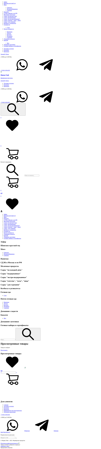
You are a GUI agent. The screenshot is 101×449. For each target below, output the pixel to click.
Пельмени (9, 36)
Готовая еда (7, 24)
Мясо (5, 4)
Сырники (9, 37)
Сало (8, 27)
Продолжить (4, 350)
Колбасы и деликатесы (10, 23)
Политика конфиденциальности (9, 443)
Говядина (9, 7)
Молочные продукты (9, 14)
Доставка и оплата (9, 48)
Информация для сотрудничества (13, 410)
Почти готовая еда (9, 29)
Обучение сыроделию (10, 412)
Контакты (6, 51)
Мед (8, 43)
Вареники (9, 31)
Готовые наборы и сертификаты (12, 46)
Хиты (7, 54)
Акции (3, 54)
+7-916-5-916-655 (5, 70)
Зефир (5, 2)
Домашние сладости (9, 39)
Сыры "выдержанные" (10, 17)
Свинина (9, 10)
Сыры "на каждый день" (10, 16)
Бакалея (6, 40)
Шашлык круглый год (10, 3)
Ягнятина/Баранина (12, 9)
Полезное (6, 50)
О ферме (6, 405)
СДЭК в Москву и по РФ (10, 13)
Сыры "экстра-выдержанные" (12, 19)
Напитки (6, 12)
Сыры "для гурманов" (10, 22)
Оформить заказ (5, 446)
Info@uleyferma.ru (5, 432)
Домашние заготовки (9, 44)
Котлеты (9, 34)
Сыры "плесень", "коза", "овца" (12, 20)
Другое (9, 33)
